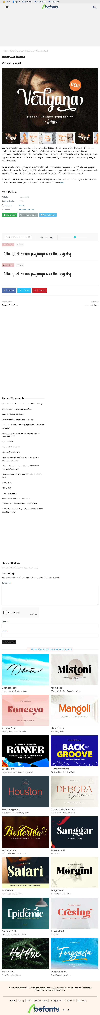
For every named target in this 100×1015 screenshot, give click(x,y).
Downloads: (9, 201)
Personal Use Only (26, 209)
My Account (28, 2)
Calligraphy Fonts (8, 57)
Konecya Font (8, 728)
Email (5, 631)
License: (7, 209)
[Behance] (64, 1010)
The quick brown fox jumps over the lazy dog (37, 254)
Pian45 (4, 414)
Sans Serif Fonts (19, 731)
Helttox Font (8, 971)
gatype (22, 205)
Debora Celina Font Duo (63, 809)
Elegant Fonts (56, 691)
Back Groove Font (60, 768)
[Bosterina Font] (25, 832)
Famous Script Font (10, 305)
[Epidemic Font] (25, 913)
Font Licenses (41, 1000)
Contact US (70, 1000)
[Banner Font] (25, 751)
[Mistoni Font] (74, 670)
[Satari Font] (25, 872)
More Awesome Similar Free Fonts (51, 649)
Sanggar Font (58, 850)
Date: (6, 197)
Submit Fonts (55, 2)
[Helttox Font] (25, 953)
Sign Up (16, 2)
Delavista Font (9, 687)
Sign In (6, 2)
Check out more (29, 215)
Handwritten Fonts (9, 691)
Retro (11, 442)
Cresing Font (57, 931)
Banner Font (8, 769)
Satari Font (7, 890)
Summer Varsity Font (17, 414)
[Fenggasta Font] (74, 953)
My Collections (41, 2)
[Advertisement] (50, 29)
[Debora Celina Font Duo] (74, 791)
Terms (12, 1000)
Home (6, 51)
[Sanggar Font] (74, 832)
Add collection (49, 215)
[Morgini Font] (74, 872)
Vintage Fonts (28, 772)
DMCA (29, 1000)
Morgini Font (57, 890)
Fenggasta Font (59, 971)
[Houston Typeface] (25, 791)
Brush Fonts (6, 975)
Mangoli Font (57, 728)
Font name (12, 493)
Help (10, 483)
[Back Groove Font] (74, 750)
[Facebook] (68, 1010)
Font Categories (16, 51)
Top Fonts (82, 1000)
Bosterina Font (9, 850)
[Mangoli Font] (74, 710)
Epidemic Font (9, 931)
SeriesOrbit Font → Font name (19, 498)
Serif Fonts (76, 691)
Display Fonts (7, 731)
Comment (7, 583)
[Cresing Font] (74, 913)
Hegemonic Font (91, 305)
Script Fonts (29, 51)
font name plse (14, 447)
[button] (95, 8)
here (62, 182)
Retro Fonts (66, 691)
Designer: (8, 205)
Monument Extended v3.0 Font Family (28, 404)
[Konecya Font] (25, 710)
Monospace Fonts (8, 812)
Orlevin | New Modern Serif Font (20, 409)
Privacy (21, 1000)
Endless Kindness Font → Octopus (21, 419)
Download (10, 215)
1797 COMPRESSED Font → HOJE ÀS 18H (22, 504)
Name (5, 621)
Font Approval (56, 1000)
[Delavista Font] (25, 670)
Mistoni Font (57, 687)
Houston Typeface (11, 809)
